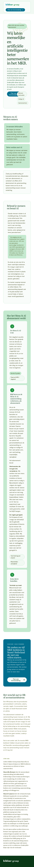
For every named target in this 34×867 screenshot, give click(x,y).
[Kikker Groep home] (11, 861)
